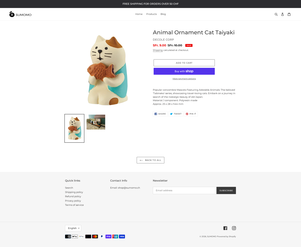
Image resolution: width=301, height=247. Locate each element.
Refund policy (73, 196)
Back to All (152, 160)
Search (69, 187)
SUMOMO (211, 236)
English (72, 228)
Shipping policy (74, 192)
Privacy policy (73, 200)
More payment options (184, 78)
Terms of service (74, 204)
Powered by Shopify (226, 236)
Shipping (158, 50)
